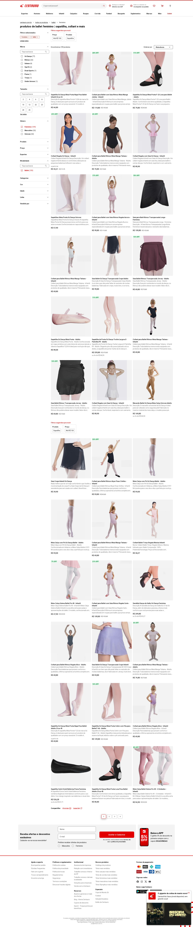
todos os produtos (41, 22)
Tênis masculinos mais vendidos (106, 881)
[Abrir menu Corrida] (102, 13)
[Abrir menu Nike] (163, 13)
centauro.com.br (26, 22)
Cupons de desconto (81, 903)
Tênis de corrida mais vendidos (106, 875)
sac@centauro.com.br (96, 923)
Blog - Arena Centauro (82, 899)
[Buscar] (104, 6)
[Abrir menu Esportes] (29, 13)
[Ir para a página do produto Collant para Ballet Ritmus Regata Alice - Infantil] (153, 703)
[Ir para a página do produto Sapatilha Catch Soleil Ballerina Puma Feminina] (71, 766)
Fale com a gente (37, 872)
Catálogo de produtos (103, 865)
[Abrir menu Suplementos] (142, 13)
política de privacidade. (118, 842)
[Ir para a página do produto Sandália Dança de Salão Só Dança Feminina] (153, 580)
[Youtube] (149, 881)
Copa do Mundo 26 (102, 892)
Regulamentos (58, 875)
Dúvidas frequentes (38, 868)
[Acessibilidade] (170, 5)
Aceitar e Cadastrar (116, 835)
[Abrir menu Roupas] (90, 13)
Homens (37, 14)
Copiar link (76, 808)
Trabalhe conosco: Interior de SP (83, 873)
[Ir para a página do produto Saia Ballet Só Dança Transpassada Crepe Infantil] (112, 642)
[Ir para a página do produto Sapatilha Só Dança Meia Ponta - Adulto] (71, 316)
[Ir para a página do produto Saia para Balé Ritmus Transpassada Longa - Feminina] (153, 194)
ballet (54, 22)
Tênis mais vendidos (102, 868)
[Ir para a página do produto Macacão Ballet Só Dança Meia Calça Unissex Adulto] (153, 380)
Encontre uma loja (37, 878)
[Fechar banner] (189, 893)
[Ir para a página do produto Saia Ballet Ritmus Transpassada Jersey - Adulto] (153, 256)
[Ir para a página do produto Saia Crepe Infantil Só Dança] (71, 458)
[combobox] (72, 5)
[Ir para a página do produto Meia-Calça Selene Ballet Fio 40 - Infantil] (71, 580)
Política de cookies (59, 865)
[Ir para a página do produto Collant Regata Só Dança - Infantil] (71, 133)
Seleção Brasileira (101, 899)
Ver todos (23, 114)
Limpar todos (24, 41)
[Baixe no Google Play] (142, 891)
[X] (145, 881)
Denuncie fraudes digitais (61, 885)
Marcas (149, 14)
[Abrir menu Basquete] (126, 13)
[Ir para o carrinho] (162, 5)
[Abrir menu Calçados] (79, 13)
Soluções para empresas (83, 883)
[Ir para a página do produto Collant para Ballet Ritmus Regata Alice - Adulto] (71, 642)
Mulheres (49, 14)
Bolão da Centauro (102, 902)
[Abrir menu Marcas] (154, 13)
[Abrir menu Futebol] (113, 13)
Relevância (160, 47)
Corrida (97, 14)
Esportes (24, 14)
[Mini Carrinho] (162, 5)
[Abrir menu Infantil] (66, 13)
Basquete (121, 14)
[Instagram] (141, 881)
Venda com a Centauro (82, 886)
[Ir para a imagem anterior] (53, 72)
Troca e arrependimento (39, 875)
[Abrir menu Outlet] (173, 13)
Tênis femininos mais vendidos (106, 878)
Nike (159, 14)
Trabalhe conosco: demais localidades (83, 878)
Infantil (61, 14)
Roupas (86, 14)
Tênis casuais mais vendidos (105, 872)
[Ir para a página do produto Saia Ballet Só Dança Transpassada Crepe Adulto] (112, 256)
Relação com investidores (83, 868)
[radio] (23, 99)
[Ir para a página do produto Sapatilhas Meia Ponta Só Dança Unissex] (71, 194)
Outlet (169, 14)
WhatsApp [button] (65, 808)
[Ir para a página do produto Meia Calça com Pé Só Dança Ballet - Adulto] (153, 458)
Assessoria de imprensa (82, 865)
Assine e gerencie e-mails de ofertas (83, 895)
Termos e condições (60, 881)
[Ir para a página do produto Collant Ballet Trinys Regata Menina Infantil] (153, 520)
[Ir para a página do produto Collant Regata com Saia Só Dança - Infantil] (153, 133)
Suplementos (136, 14)
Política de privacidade (60, 868)
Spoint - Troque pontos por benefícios (83, 907)
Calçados (73, 14)
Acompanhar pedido (38, 865)
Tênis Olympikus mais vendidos (106, 885)
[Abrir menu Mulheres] (54, 13)
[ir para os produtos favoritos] (154, 5)
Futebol (109, 14)
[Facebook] (137, 881)
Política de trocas (59, 872)
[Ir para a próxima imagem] (88, 72)
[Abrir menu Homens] (42, 13)
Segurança (56, 878)
